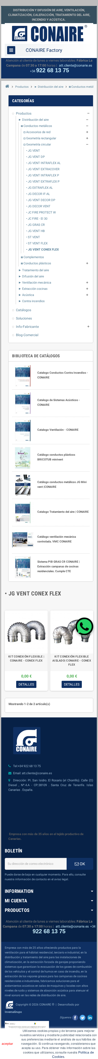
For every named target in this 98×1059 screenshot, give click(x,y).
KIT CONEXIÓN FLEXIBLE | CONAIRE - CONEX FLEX (26, 658)
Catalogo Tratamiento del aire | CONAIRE (63, 511)
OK (82, 863)
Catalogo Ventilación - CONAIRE (57, 429)
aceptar (7, 1043)
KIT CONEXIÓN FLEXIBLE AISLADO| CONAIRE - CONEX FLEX (71, 660)
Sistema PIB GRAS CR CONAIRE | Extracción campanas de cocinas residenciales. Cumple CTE (58, 566)
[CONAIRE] (49, 33)
